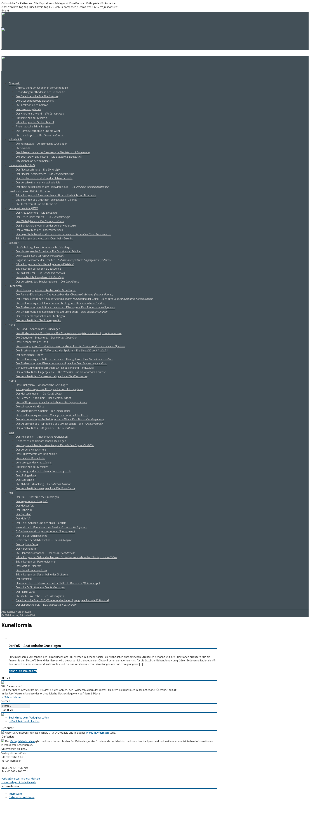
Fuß (11, 492)
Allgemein (14, 83)
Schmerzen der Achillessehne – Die (43, 540)
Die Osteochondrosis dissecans (35, 100)
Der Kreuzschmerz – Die (36, 212)
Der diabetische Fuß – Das (46, 604)
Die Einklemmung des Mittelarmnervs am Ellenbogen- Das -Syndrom (65, 307)
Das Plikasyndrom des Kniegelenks (37, 454)
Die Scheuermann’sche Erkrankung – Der (53, 152)
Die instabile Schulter (40, 255)
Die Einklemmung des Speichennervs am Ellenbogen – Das (61, 311)
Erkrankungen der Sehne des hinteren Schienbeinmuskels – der (66, 557)
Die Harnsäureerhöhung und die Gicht (38, 131)
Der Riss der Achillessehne (31, 535)
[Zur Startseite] (21, 70)
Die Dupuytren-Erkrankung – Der (46, 337)
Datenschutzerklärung (22, 797)
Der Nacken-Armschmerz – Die (45, 174)
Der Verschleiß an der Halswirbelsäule (38, 182)
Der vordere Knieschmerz (31, 449)
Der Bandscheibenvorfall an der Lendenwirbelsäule (46, 225)
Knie (11, 432)
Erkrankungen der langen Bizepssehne (38, 268)
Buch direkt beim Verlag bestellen (29, 717)
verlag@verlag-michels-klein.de (20, 778)
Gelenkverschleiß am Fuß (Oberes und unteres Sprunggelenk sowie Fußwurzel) (62, 600)
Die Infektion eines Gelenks (32, 105)
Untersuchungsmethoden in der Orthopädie (42, 87)
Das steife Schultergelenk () (40, 277)
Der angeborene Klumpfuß (32, 501)
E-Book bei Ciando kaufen (24, 721)
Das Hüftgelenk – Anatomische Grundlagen (42, 385)
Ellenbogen (15, 286)
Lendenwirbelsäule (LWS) (23, 208)
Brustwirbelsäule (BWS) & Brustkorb (30, 191)
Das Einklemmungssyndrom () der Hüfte (52, 415)
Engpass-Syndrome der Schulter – (63, 260)
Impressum (15, 793)
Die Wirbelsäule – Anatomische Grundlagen (41, 143)
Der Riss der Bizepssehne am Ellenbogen (40, 316)
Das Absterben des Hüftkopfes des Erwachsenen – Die (59, 423)
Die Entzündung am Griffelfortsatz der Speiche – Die (61, 350)
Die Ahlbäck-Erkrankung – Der (43, 484)
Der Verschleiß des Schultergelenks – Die (47, 281)
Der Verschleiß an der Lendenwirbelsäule (40, 230)
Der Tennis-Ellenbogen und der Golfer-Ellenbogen (84, 299)
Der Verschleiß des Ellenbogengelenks (38, 320)
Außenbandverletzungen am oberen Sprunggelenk (45, 531)
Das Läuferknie (25, 479)
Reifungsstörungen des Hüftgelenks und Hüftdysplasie (49, 389)
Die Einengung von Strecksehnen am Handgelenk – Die (70, 346)
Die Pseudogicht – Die (40, 135)
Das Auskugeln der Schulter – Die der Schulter (48, 251)
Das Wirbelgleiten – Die (40, 221)
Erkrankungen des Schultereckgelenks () (45, 264)
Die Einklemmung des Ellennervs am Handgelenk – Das (61, 363)
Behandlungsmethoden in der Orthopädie (40, 92)
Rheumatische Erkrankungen (33, 126)
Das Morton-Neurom (28, 566)
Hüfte (12, 380)
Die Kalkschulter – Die (40, 273)
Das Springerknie (26, 475)
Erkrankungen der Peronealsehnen (36, 561)
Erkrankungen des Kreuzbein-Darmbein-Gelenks (44, 238)
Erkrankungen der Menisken (32, 467)
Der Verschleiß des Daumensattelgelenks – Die (51, 376)
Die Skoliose (23, 148)
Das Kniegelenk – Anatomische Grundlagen (42, 436)
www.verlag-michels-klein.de (18, 782)
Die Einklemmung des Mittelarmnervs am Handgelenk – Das (64, 359)
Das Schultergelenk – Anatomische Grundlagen (44, 247)
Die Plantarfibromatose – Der (45, 553)
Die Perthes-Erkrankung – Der (43, 398)
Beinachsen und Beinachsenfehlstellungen (41, 441)
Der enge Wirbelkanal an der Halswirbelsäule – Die (62, 187)
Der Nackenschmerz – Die (37, 169)
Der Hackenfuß (25, 505)
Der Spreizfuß (24, 579)
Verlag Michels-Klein (22, 741)
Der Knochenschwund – (40, 113)
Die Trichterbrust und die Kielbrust (36, 204)
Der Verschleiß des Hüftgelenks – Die (45, 428)
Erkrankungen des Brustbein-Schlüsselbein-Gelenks (46, 199)
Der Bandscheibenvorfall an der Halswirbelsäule (44, 178)
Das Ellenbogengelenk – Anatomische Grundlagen (46, 290)
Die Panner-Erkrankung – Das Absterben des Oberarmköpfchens (64, 294)
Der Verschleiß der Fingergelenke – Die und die (60, 372)
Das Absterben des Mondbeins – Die (69, 333)
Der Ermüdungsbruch (28, 109)
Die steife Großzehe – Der (40, 596)
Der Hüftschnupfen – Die (39, 393)
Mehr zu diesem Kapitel (23, 671)
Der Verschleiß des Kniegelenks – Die (45, 488)
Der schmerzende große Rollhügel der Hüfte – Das (60, 419)
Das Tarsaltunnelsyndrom (31, 570)
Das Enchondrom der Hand (32, 342)
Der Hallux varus (25, 591)
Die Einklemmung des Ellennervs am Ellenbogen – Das (61, 303)
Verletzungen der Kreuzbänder (34, 462)
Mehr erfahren (11, 697)
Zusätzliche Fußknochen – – (51, 527)
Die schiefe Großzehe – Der (40, 587)
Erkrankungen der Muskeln (31, 118)
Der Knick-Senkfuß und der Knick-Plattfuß (41, 523)
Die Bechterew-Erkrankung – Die (49, 156)
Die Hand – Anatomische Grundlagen (38, 329)
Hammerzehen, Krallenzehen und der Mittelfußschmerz (58, 583)
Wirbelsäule (15, 139)
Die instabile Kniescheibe (30, 458)
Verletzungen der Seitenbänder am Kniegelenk (43, 471)
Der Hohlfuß (23, 518)
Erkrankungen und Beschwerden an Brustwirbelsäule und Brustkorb (56, 195)
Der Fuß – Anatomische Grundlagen (37, 497)
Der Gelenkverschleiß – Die (37, 96)
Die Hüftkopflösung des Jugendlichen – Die (51, 402)
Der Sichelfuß (24, 510)
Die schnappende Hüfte (30, 406)
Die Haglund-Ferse (27, 544)
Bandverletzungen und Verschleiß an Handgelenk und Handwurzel (55, 367)
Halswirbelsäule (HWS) (22, 165)
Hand (12, 324)
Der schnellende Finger (29, 355)
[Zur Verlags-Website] (2, 741)
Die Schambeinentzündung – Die (43, 411)
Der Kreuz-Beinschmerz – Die (43, 217)
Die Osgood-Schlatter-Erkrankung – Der (55, 445)
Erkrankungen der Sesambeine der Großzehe (42, 574)
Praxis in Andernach (97, 732)
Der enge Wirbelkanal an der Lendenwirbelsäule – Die (63, 234)
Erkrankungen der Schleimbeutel (35, 122)
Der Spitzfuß (23, 514)
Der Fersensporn (26, 548)
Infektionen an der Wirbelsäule (34, 161)
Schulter (13, 243)
